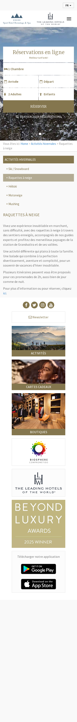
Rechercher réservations (40, 117)
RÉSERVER (38, 107)
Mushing (13, 204)
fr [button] (67, 5)
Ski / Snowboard (18, 169)
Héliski (12, 186)
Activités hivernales (43, 144)
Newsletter (40, 317)
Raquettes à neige (20, 178)
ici (4, 293)
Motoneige (15, 195)
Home (24, 144)
